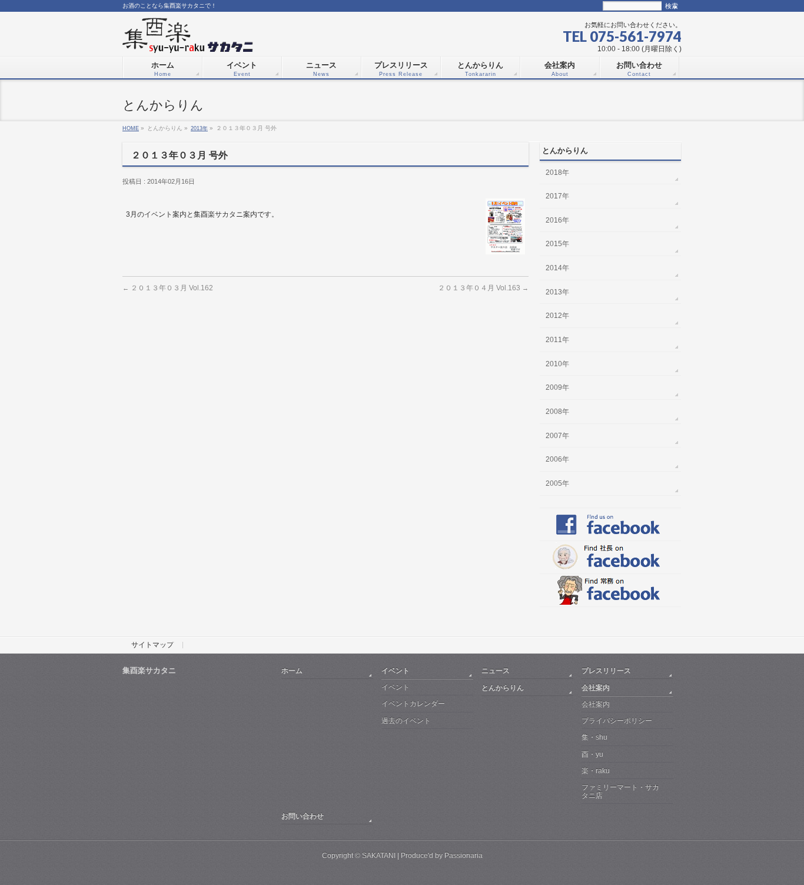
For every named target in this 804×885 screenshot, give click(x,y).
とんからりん (502, 687)
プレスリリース (606, 670)
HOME (130, 128)
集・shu (594, 737)
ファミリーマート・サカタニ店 (620, 791)
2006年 (557, 459)
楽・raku (596, 771)
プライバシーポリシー (617, 721)
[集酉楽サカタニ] (187, 39)
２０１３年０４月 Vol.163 (483, 287)
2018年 (557, 172)
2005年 (557, 483)
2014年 (557, 268)
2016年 (557, 220)
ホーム (292, 670)
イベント (395, 670)
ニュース (495, 670)
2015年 (557, 244)
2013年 (199, 128)
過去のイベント (406, 721)
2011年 (557, 340)
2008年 (557, 411)
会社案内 (596, 687)
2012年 (557, 315)
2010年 (557, 364)
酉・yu (592, 754)
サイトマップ (152, 645)
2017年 (557, 196)
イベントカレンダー (413, 704)
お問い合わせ (302, 816)
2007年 (557, 436)
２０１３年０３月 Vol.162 (167, 287)
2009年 (557, 387)
